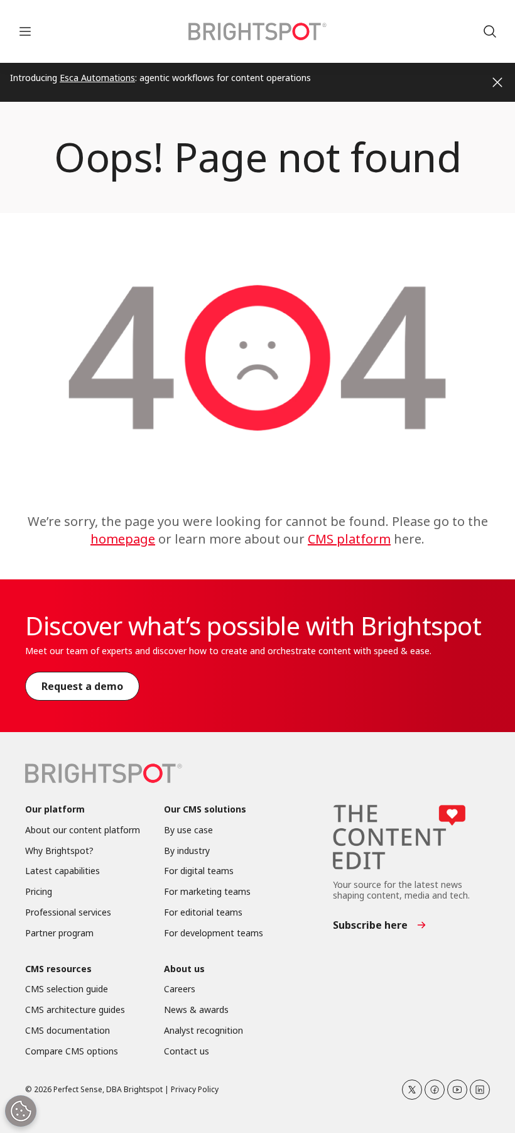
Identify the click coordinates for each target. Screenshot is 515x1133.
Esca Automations (97, 78)
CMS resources (58, 969)
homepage (122, 538)
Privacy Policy (195, 1089)
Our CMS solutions (205, 809)
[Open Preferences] (20, 1111)
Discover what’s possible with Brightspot (253, 625)
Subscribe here (370, 925)
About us (184, 969)
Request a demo (82, 686)
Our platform (55, 809)
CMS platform (349, 538)
